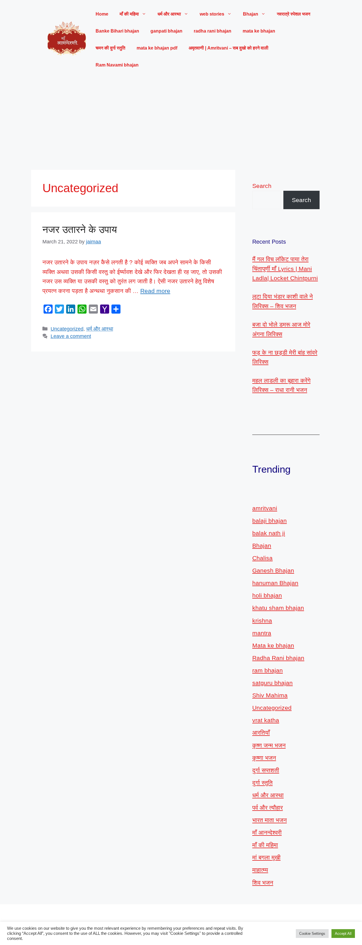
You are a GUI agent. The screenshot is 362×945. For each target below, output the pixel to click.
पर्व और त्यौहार (267, 807)
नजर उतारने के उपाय (79, 229)
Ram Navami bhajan (117, 65)
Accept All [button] (343, 933)
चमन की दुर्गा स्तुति (110, 48)
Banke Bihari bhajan (117, 31)
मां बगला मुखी (266, 857)
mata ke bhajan (259, 31)
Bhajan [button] (250, 14)
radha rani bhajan (212, 31)
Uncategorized (67, 329)
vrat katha (265, 720)
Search (262, 186)
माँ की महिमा (265, 845)
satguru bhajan (272, 683)
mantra (261, 633)
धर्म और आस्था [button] (169, 14)
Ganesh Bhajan (273, 570)
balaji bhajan (269, 520)
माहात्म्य (260, 870)
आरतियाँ (261, 732)
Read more (155, 291)
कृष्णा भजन (264, 758)
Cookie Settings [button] (312, 933)
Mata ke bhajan (273, 645)
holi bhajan (267, 595)
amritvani (264, 508)
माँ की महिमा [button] (129, 14)
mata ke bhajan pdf (157, 48)
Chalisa (262, 558)
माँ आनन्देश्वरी (267, 832)
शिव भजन (262, 882)
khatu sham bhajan (278, 608)
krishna (262, 620)
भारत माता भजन (269, 820)
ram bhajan (267, 670)
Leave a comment (71, 336)
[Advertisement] (181, 121)
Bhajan (261, 545)
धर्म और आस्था (99, 329)
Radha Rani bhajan (278, 658)
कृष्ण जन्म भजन (269, 745)
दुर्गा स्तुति (262, 782)
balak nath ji (268, 533)
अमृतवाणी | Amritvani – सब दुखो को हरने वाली (228, 48)
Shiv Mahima (270, 695)
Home (102, 14)
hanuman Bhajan (275, 583)
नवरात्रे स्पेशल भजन (293, 14)
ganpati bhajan (166, 31)
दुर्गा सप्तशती (265, 770)
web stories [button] (212, 14)
